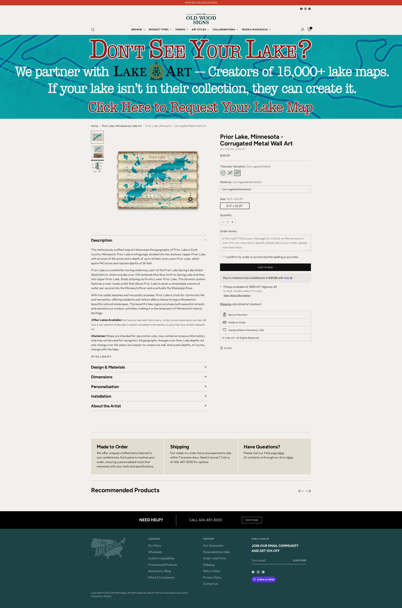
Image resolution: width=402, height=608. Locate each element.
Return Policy (211, 571)
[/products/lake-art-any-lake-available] (201, 77)
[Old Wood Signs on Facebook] (301, 8)
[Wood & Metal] (230, 173)
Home (94, 125)
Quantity (226, 215)
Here (281, 453)
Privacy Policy (212, 577)
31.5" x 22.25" (234, 206)
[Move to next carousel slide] (308, 491)
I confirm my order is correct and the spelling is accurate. (261, 257)
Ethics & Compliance (161, 577)
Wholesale (155, 552)
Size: (231, 199)
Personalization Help (216, 552)
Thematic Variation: (245, 166)
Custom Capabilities (161, 558)
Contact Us (210, 584)
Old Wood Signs (119, 592)
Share (228, 347)
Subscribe (300, 560)
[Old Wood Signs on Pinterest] (309, 8)
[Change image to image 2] (97, 151)
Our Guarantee (213, 545)
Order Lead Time (214, 558)
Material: (241, 182)
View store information (236, 295)
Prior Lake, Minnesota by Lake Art (122, 125)
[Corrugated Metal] (237, 173)
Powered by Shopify (101, 596)
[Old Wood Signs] (201, 19)
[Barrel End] (223, 173)
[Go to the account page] (302, 29)
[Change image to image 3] (97, 166)
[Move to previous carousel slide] (301, 491)
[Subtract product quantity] (223, 222)
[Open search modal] (93, 29)
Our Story (154, 545)
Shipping (225, 304)
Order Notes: (228, 231)
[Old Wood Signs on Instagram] (305, 8)
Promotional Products (162, 565)
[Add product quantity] (232, 222)
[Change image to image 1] (97, 137)
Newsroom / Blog (159, 571)
